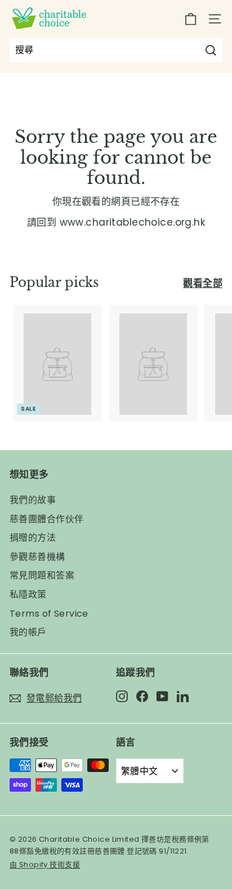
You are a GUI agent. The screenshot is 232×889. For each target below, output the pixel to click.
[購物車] (190, 18)
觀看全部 (202, 283)
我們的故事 (33, 499)
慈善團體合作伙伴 (46, 519)
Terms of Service (49, 613)
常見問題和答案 (42, 575)
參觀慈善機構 (37, 556)
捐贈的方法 (33, 537)
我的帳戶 (28, 632)
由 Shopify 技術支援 (45, 864)
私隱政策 (28, 594)
